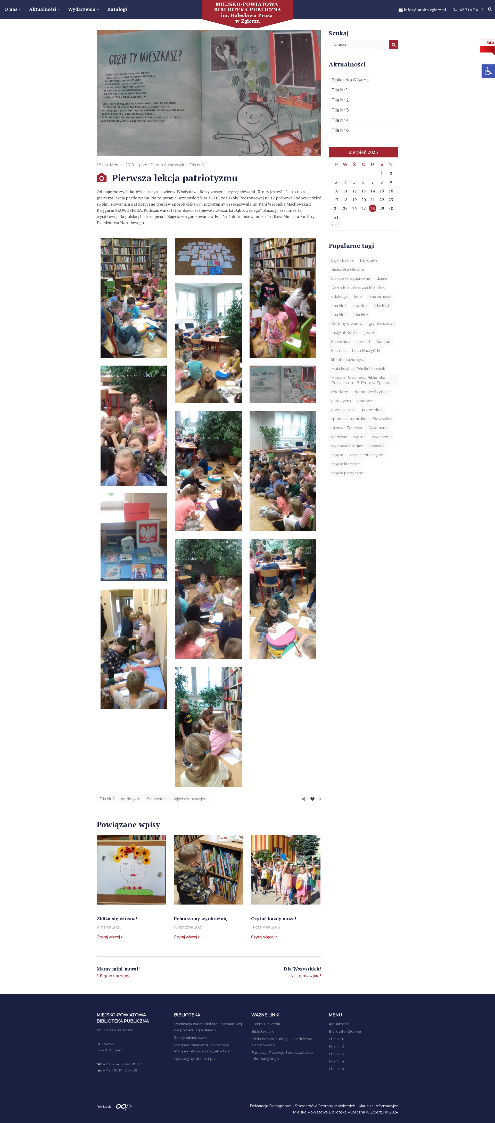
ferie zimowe (380, 296)
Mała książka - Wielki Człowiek (358, 368)
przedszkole (373, 410)
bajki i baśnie (342, 260)
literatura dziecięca (347, 359)
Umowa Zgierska (346, 428)
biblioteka (368, 260)
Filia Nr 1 (339, 90)
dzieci (382, 278)
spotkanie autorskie (348, 419)
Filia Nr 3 (340, 110)
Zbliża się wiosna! (117, 918)
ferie (358, 296)
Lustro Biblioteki (265, 1024)
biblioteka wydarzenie (350, 278)
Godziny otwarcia (346, 323)
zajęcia (337, 455)
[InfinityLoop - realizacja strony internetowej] (124, 1106)
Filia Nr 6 (106, 799)
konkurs (384, 341)
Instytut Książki (344, 332)
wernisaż (339, 437)
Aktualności (339, 1024)
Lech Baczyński (366, 350)
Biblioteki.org (262, 1031)
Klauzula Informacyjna (378, 1106)
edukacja (339, 296)
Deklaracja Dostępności (271, 1106)
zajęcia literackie (345, 464)
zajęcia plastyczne (347, 473)
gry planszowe (382, 323)
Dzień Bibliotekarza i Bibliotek (358, 287)
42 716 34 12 (471, 10)
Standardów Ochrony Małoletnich (325, 1106)
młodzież (339, 392)
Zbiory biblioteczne (191, 1037)
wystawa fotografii (347, 446)
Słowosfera (157, 799)
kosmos (338, 350)
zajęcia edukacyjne (190, 799)
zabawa (377, 446)
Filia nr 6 (196, 165)
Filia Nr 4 (340, 120)
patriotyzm (131, 799)
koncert (363, 341)
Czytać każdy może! (273, 918)
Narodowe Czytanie (372, 392)
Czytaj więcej (108, 937)
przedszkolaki (343, 410)
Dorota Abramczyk (167, 165)
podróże (364, 401)
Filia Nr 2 (340, 100)
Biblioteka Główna (350, 80)
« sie (336, 224)
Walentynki (378, 428)
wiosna (359, 437)
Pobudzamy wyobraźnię (201, 918)
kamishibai (340, 341)
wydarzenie (382, 437)
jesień (370, 332)
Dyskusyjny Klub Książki (195, 1059)
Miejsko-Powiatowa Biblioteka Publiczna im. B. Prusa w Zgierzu (360, 380)
